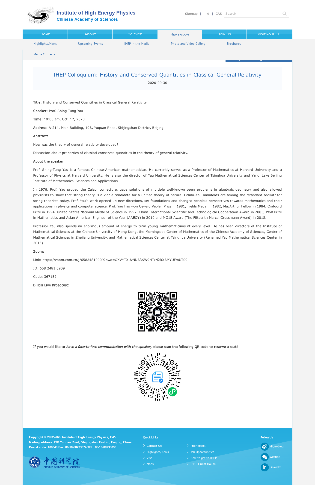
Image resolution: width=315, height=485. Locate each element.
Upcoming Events (90, 44)
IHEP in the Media (136, 44)
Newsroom (179, 34)
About (90, 34)
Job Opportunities (202, 452)
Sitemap (191, 13)
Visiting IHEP (269, 34)
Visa (149, 458)
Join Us (224, 34)
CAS (219, 13)
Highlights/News (45, 44)
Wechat (275, 456)
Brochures (234, 44)
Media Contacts (44, 54)
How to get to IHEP (203, 458)
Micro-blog (276, 446)
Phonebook (197, 445)
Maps (150, 464)
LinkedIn (276, 467)
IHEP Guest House (203, 464)
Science (135, 34)
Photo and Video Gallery (188, 44)
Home (45, 34)
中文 (207, 13)
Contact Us (154, 445)
